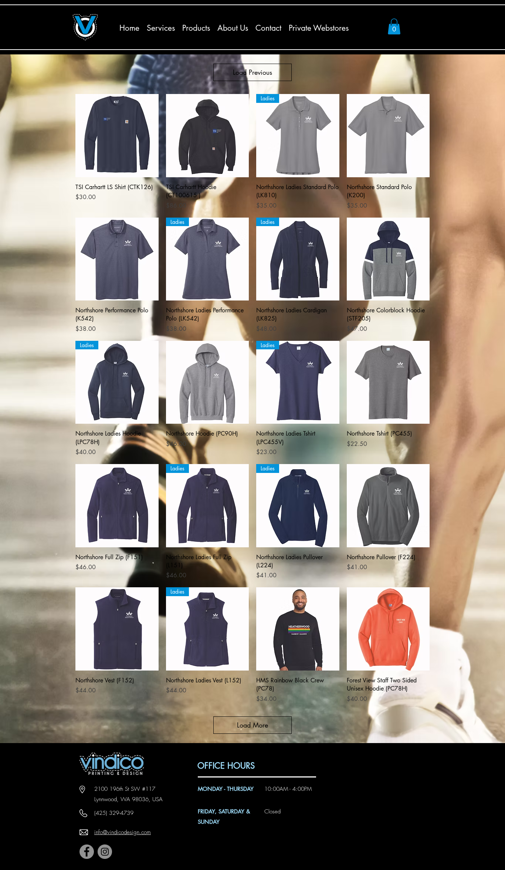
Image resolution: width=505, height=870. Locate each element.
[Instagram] (105, 851)
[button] (394, 26)
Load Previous (252, 72)
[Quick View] (117, 135)
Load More (252, 724)
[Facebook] (86, 851)
